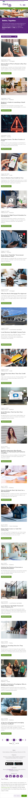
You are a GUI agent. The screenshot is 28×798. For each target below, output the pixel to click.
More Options (17, 795)
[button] (25, 399)
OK (24, 795)
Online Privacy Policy (5, 787)
